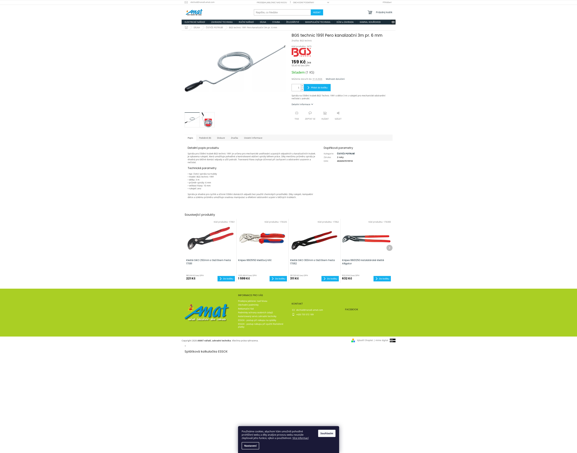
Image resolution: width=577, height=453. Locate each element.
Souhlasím (326, 433)
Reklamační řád (246, 308)
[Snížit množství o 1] (302, 89)
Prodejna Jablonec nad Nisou (272, 2)
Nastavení (250, 445)
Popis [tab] (190, 137)
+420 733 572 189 (305, 314)
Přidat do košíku (319, 87)
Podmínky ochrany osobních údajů (255, 312)
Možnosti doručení (335, 78)
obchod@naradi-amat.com (309, 309)
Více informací (300, 438)
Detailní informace (301, 104)
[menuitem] (195, 22)
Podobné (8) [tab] (205, 137)
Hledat (317, 12)
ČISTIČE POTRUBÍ (346, 153)
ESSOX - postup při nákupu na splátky (257, 320)
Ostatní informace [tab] (253, 137)
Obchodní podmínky (303, 2)
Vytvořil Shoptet (365, 340)
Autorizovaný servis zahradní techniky (257, 316)
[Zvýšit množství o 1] (302, 86)
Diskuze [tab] (221, 137)
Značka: (302, 40)
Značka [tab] (234, 137)
